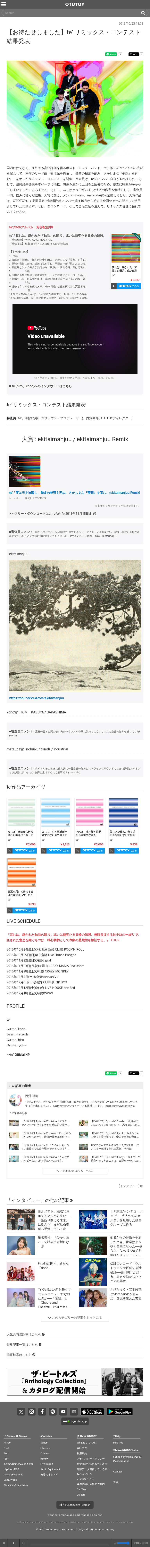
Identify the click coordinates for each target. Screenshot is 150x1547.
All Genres (21, 1436)
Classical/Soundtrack (16, 1485)
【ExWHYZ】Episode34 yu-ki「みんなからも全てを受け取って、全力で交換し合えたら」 (115, 1136)
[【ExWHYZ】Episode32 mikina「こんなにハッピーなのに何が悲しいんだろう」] (14, 1158)
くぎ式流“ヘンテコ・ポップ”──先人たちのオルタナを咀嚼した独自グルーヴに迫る (126, 1218)
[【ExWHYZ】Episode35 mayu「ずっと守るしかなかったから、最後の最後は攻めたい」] (14, 1134)
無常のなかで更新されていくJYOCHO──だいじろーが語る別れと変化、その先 (115, 1146)
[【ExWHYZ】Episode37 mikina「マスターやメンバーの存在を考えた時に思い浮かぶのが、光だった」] (14, 1122)
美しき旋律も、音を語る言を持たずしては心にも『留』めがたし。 (122, 835)
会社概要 (82, 1448)
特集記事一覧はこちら (23, 1344)
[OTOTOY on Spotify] (53, 1412)
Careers (81, 1494)
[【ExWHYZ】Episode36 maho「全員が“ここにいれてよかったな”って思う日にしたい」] (83, 1122)
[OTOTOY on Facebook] (42, 1412)
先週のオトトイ (49, 1474)
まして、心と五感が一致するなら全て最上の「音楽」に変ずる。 (54, 835)
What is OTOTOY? (86, 1442)
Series (43, 1442)
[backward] (4, 1543)
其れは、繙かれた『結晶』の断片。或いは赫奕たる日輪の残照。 (124, 270)
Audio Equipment (50, 1469)
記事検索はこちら (19, 1355)
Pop (6, 1453)
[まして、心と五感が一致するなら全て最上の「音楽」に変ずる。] (56, 813)
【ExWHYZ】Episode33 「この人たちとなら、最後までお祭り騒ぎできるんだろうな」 (45, 1148)
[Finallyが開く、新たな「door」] (21, 1271)
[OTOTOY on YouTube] (63, 1412)
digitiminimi (94, 1529)
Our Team (82, 1489)
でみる (135, 286)
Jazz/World (10, 1479)
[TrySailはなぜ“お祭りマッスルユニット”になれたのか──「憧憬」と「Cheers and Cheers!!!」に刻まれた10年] (21, 1297)
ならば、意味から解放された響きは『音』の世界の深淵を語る (20, 835)
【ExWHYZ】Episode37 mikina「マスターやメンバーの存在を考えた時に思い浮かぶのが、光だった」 (45, 1124)
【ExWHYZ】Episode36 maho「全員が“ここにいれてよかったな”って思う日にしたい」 (115, 1124)
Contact (117, 1471)
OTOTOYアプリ (85, 1478)
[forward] (23, 1543)
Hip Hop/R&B (11, 1469)
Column (44, 1453)
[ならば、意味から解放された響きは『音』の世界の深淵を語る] (22, 813)
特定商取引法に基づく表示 (92, 1463)
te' (113, 275)
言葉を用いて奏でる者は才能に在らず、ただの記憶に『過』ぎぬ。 (20, 895)
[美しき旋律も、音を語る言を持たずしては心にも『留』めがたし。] (124, 813)
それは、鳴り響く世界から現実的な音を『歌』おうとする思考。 (88, 836)
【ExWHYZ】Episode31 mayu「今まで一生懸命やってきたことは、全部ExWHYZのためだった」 (115, 1160)
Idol (6, 1458)
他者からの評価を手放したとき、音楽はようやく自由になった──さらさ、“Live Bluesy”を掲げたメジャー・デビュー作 (126, 1248)
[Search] (144, 13)
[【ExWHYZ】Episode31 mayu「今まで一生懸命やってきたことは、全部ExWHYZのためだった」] (83, 1158)
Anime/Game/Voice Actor (18, 1463)
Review (44, 1458)
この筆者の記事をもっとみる (76, 1171)
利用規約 (82, 1453)
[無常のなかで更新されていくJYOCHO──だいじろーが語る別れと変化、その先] (83, 1146)
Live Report (46, 1463)
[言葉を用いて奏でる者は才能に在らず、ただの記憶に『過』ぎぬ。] (22, 872)
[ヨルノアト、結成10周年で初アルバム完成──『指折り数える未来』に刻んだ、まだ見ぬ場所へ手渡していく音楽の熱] (21, 1219)
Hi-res (7, 1442)
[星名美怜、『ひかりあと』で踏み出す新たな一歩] (21, 1245)
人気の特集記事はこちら (24, 1334)
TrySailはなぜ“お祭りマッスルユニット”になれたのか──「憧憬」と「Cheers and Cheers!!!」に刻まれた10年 (54, 1300)
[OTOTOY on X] (21, 1412)
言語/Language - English (76, 1505)
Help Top (118, 1442)
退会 (115, 1482)
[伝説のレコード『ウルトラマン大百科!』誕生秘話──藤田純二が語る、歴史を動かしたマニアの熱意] (93, 1271)
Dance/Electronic (13, 1474)
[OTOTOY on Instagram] (32, 1412)
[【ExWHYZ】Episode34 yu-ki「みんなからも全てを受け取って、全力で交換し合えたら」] (83, 1134)
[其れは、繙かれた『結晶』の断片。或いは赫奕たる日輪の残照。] (126, 248)
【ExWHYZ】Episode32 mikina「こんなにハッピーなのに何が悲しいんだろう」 (45, 1158)
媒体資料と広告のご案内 (91, 1484)
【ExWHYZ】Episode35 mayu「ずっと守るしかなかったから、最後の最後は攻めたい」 (46, 1136)
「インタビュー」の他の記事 (38, 1200)
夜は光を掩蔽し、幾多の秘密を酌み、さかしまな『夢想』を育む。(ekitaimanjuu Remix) (78, 492)
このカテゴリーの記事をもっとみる (76, 1317)
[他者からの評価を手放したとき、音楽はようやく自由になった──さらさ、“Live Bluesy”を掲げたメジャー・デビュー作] (93, 1245)
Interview (45, 1448)
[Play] (114, 286)
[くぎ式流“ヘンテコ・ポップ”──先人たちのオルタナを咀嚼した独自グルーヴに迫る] (93, 1219)
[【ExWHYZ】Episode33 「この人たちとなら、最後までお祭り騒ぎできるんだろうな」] (14, 1146)
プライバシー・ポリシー (91, 1458)
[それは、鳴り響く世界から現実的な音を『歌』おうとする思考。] (90, 813)
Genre (10, 1436)
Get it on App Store (92, 1412)
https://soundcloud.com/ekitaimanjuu (36, 698)
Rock (7, 1448)
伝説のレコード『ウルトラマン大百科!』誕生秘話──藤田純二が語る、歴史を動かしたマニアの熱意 (126, 1272)
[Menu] (4, 4)
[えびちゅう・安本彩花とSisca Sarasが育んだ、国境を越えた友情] (93, 1297)
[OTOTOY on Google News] (74, 1412)
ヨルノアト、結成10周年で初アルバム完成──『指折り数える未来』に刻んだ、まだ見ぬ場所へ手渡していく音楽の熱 (54, 1222)
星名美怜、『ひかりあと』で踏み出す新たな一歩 (53, 1241)
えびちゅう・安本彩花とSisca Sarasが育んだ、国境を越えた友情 (125, 1293)
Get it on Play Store (120, 1412)
